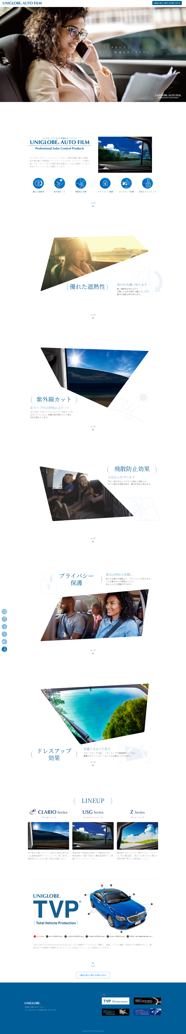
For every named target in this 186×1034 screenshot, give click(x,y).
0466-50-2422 (32, 1010)
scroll (93, 85)
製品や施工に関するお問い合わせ (93, 975)
